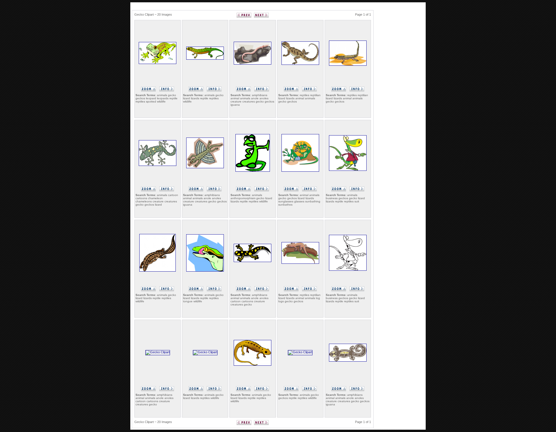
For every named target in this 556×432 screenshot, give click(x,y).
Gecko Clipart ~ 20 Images (153, 14)
